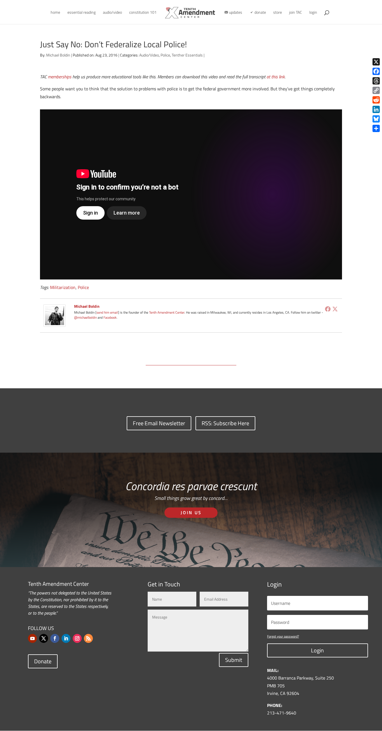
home (55, 12)
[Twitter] (335, 308)
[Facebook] (327, 308)
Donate (42, 661)
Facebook (110, 317)
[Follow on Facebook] (54, 638)
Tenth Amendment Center (166, 312)
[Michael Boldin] (54, 322)
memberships (59, 76)
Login (317, 650)
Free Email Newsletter (159, 423)
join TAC (295, 12)
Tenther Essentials (187, 55)
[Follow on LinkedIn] (66, 638)
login (313, 12)
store (277, 12)
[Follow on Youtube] (32, 638)
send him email (107, 312)
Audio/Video (149, 55)
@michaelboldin (86, 317)
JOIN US (191, 512)
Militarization (63, 287)
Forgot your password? (283, 636)
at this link (276, 76)
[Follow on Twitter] (43, 638)
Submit (233, 659)
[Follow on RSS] (88, 638)
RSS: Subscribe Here (225, 423)
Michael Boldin (58, 55)
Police (165, 55)
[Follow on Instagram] (77, 638)
